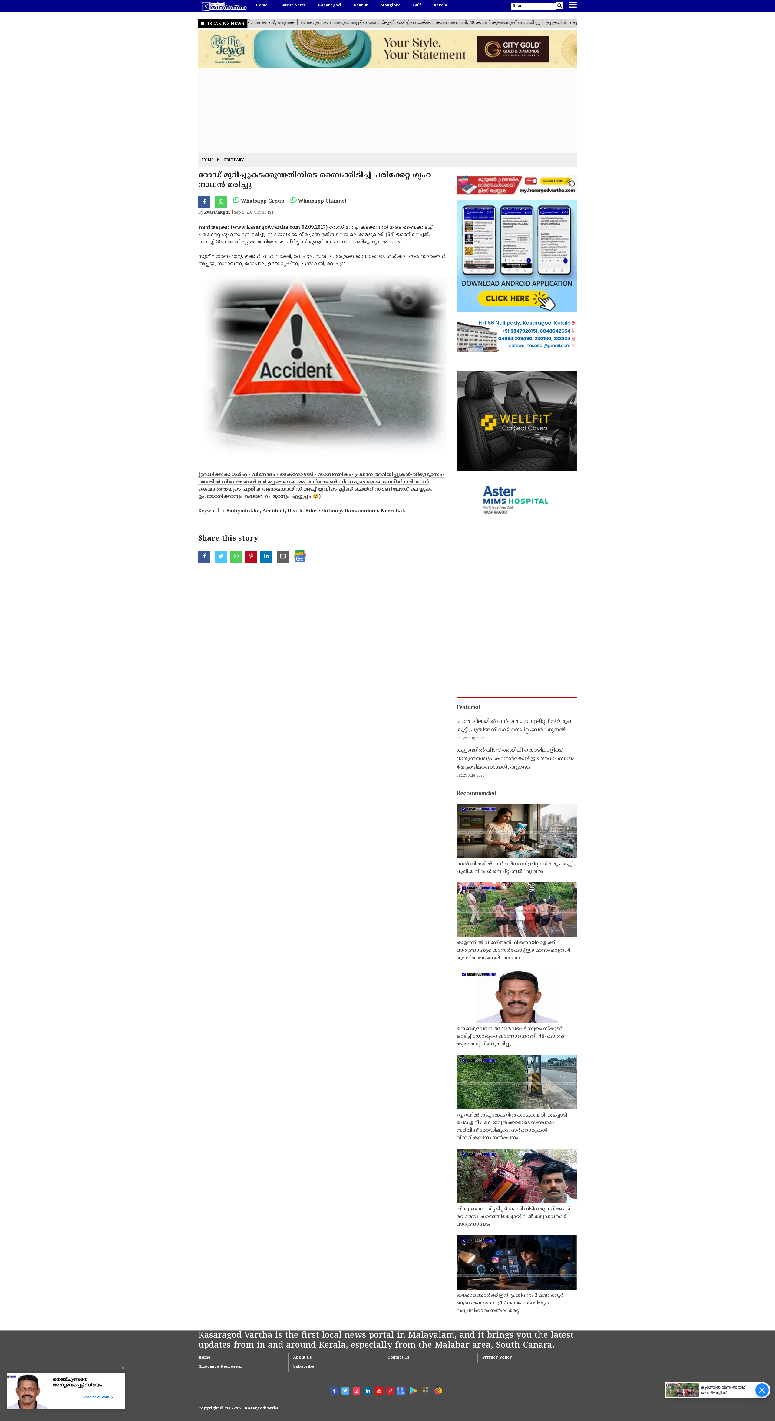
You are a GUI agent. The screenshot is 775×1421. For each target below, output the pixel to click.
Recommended (476, 794)
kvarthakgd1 (217, 212)
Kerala (440, 5)
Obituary (233, 160)
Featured (468, 708)
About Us (302, 1357)
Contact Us (399, 1357)
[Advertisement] (380, 110)
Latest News (292, 5)
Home (262, 5)
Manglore (391, 5)
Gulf (417, 5)
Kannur (360, 5)
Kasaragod (329, 5)
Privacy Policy (497, 1357)
